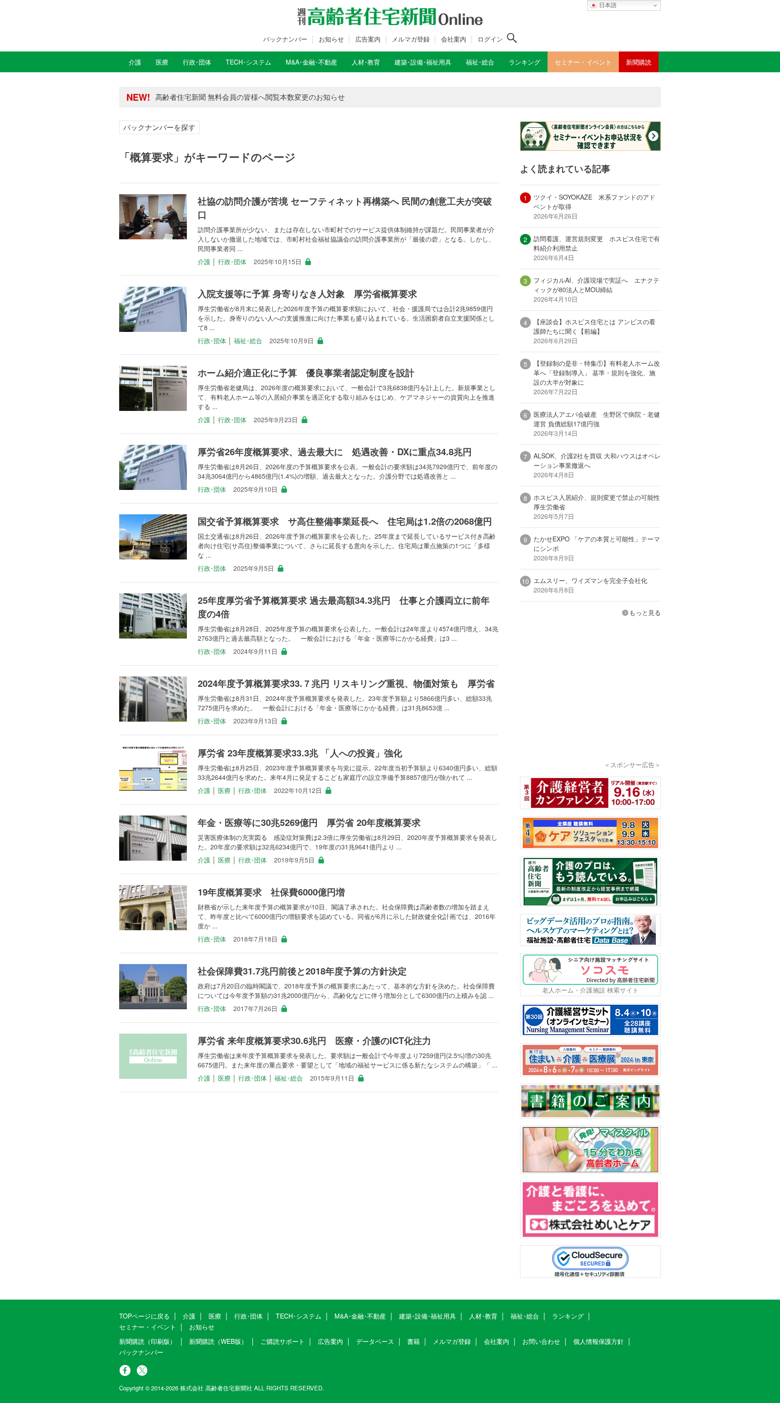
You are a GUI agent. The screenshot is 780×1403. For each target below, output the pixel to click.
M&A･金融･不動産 (360, 1315)
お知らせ (331, 38)
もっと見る (645, 612)
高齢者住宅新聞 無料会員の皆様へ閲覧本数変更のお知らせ (250, 97)
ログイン (490, 38)
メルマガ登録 (411, 38)
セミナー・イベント (147, 1326)
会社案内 (453, 38)
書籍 (413, 1341)
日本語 (607, 5)
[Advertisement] (590, 700)
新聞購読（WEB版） (218, 1341)
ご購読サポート (282, 1341)
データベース (375, 1341)
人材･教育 (483, 1315)
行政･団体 (232, 261)
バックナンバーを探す (159, 127)
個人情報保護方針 (598, 1341)
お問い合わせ (541, 1341)
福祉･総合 (248, 340)
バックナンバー (285, 38)
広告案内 (368, 38)
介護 (204, 261)
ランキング (568, 1315)
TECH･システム (298, 1315)
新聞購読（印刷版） (147, 1341)
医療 (224, 790)
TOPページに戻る (144, 1315)
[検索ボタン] (511, 38)
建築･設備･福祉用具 (427, 1315)
